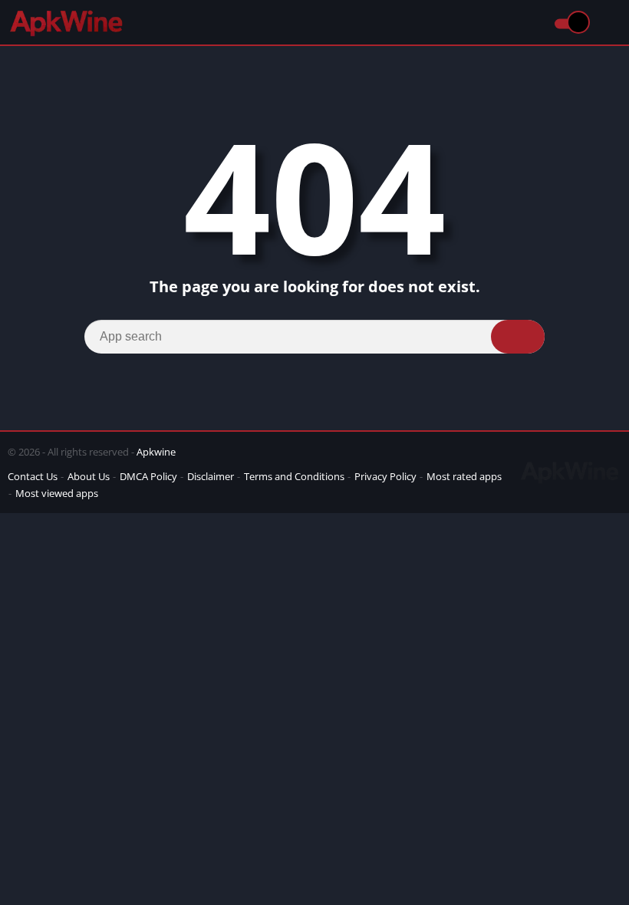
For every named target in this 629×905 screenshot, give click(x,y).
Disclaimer (210, 476)
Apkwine (156, 452)
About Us (89, 476)
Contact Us (33, 476)
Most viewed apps (56, 493)
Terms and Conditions (294, 476)
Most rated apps (464, 476)
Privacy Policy (385, 476)
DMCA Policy (148, 476)
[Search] (518, 337)
